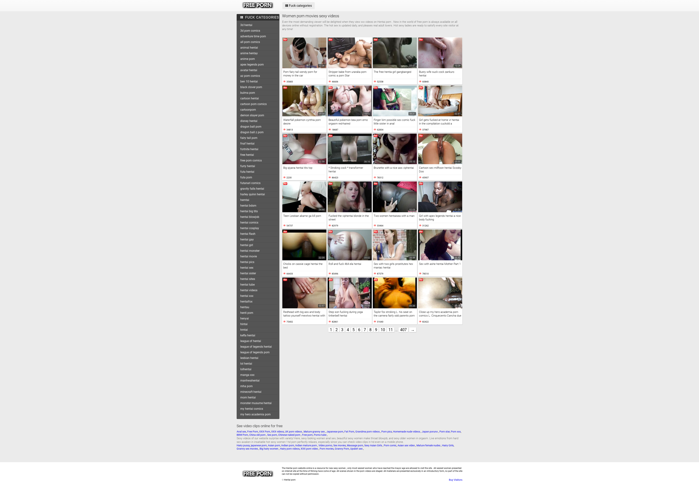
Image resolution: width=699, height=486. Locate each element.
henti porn (246, 313)
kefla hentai (247, 335)
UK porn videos (294, 431)
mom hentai (248, 397)
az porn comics (250, 76)
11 (390, 329)
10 (383, 329)
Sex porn (272, 434)
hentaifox (246, 301)
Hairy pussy (243, 445)
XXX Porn (264, 431)
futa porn (246, 177)
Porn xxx (456, 431)
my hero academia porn (255, 414)
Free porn (307, 434)
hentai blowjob (249, 217)
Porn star (444, 431)
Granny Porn (342, 448)
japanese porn (259, 445)
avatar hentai (248, 70)
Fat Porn (349, 431)
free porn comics (251, 160)
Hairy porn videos (290, 448)
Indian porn (287, 445)
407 (403, 329)
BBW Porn (242, 434)
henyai (244, 318)
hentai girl (246, 245)
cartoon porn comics (253, 104)
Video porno (325, 445)
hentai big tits (249, 211)
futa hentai (247, 171)
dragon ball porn (250, 126)
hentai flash (247, 234)
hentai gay (247, 239)
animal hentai (249, 47)
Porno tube (320, 434)
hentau (244, 307)
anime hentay (249, 53)
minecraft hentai (250, 392)
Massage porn (355, 445)
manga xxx (247, 375)
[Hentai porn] (258, 7)
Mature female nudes (428, 445)
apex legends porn (252, 64)
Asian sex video (406, 445)
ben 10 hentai (249, 81)
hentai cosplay (249, 228)
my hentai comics (251, 408)
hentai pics (247, 262)
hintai (244, 324)
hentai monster (250, 250)
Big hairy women (269, 448)
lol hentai (246, 363)
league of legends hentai (256, 346)
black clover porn (251, 87)
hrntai (244, 329)
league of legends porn (255, 352)
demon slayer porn (252, 115)
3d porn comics (250, 30)
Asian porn (274, 445)
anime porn (247, 59)
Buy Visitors (455, 479)
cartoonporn (248, 109)
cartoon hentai (249, 98)
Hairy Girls (448, 445)
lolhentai (245, 369)
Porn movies (327, 448)
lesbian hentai (249, 358)
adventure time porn (253, 36)
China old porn (257, 434)
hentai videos (248, 290)
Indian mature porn (306, 445)
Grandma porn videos (367, 431)
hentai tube (247, 284)
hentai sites (247, 279)
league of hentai (250, 341)
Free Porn (252, 431)
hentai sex (246, 267)
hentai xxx (246, 296)
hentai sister (248, 273)
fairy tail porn (248, 138)
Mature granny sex (314, 431)
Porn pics (386, 431)
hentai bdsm (248, 205)
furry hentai (247, 166)
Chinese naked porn (289, 434)
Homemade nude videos (407, 431)
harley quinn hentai (252, 194)
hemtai (244, 200)
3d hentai (246, 25)
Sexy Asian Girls (373, 445)
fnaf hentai (247, 143)
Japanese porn (334, 431)
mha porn (246, 386)
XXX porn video (310, 448)
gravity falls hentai (252, 188)
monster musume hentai (256, 403)
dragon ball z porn (252, 132)
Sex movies (339, 445)
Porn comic (390, 445)
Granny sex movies (247, 448)
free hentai (247, 155)
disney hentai (248, 121)
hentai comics (249, 222)
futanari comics (250, 183)
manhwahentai (250, 380)
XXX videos (277, 431)
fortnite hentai (249, 149)
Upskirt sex (356, 448)
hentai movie (248, 256)
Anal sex (241, 431)
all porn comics (250, 42)
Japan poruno (430, 431)
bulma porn (247, 92)
